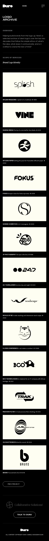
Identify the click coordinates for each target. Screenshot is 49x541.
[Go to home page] (7, 6)
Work (24, 6)
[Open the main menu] (43, 6)
